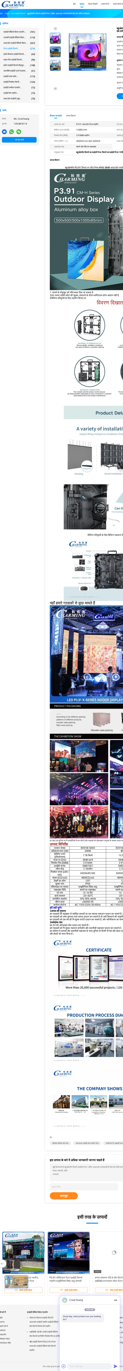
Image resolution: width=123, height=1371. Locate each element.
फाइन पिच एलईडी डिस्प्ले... (19, 59)
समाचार (3, 1330)
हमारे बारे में (4, 1326)
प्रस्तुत (64, 1196)
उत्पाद (2, 1322)
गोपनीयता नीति (5, 1343)
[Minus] (115, 1300)
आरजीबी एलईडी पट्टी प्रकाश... (19, 71)
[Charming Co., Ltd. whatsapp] (11, 131)
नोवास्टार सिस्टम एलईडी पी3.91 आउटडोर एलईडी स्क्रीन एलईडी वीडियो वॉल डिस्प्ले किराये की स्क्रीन (43, 1321)
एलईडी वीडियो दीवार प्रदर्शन (37, 1312)
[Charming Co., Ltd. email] (4, 131)
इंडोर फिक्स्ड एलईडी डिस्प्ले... (19, 54)
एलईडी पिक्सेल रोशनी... (19, 82)
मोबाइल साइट (5, 1338)
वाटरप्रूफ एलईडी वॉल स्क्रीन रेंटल (87, 1143)
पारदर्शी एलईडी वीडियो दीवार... (19, 37)
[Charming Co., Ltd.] (13, 4)
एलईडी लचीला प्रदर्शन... (19, 87)
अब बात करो (19, 140)
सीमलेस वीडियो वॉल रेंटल (60, 1143)
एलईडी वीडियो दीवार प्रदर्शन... (19, 32)
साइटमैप (3, 1334)
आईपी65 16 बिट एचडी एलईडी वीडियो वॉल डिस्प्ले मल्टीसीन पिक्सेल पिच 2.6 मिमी (44, 1334)
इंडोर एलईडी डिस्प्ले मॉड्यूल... (19, 65)
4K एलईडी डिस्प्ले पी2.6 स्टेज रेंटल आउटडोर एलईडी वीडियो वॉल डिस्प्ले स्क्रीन (42, 1346)
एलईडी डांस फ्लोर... (19, 76)
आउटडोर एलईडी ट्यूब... (19, 98)
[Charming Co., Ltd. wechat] (18, 131)
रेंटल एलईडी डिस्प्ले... (19, 48)
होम (1, 1317)
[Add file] (64, 1366)
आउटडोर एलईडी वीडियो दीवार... (19, 43)
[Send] (115, 1366)
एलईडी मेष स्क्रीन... (19, 93)
